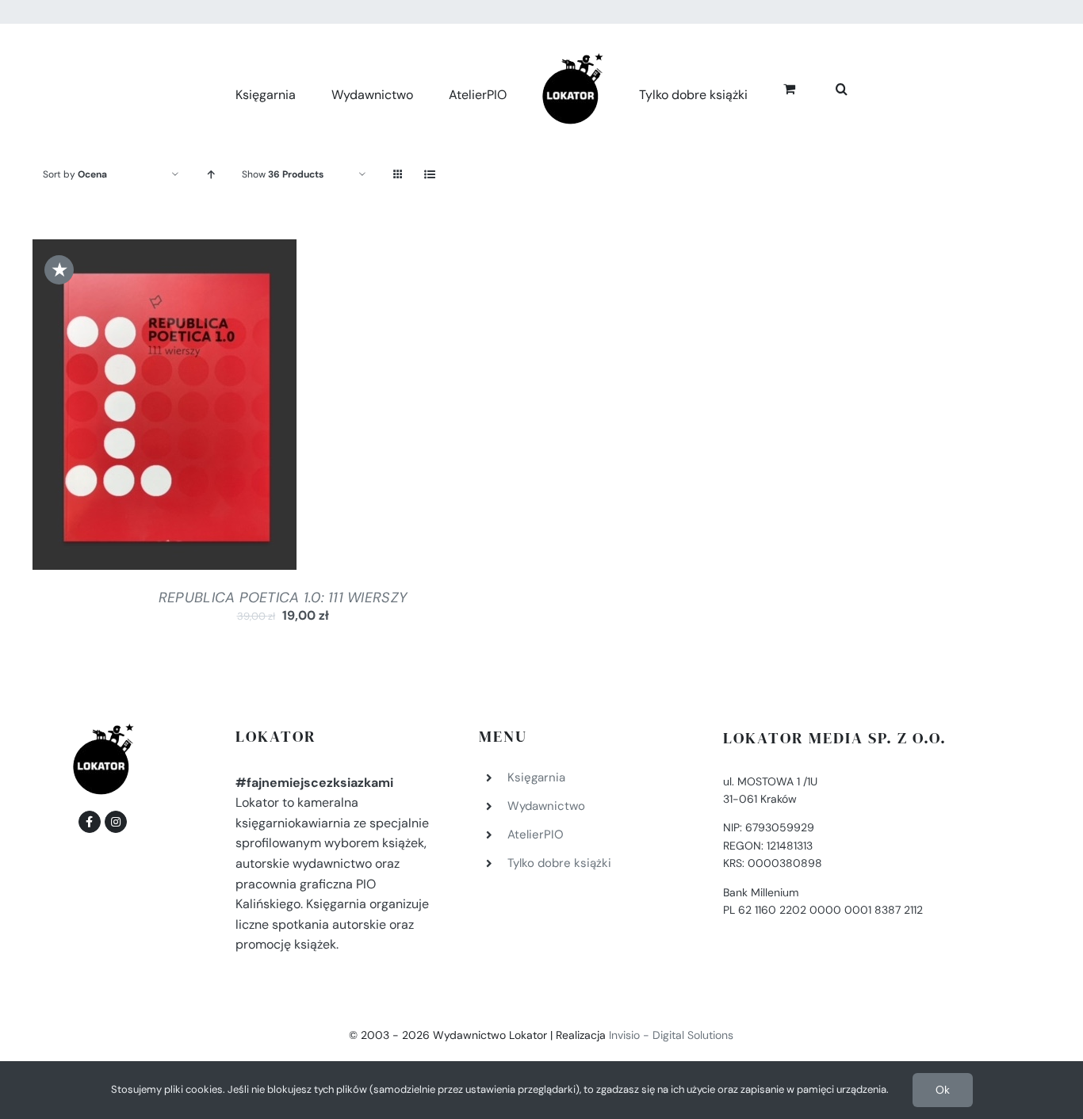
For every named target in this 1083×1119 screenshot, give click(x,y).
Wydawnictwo (546, 806)
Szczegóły (228, 408)
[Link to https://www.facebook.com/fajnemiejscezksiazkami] (89, 822)
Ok (943, 1090)
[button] (824, 87)
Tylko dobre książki (559, 863)
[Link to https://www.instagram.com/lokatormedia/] (116, 822)
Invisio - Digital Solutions (671, 1035)
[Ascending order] (210, 174)
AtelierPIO (535, 834)
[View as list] (429, 174)
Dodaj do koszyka (122, 408)
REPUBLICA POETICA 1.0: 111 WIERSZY (283, 597)
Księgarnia (536, 777)
